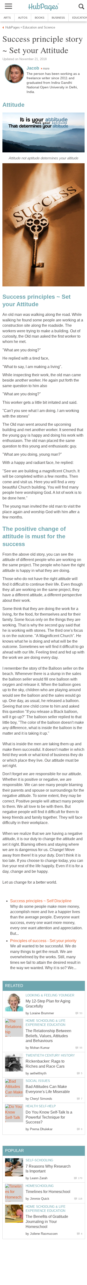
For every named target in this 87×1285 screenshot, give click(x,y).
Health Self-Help (41, 1106)
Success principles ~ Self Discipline (41, 901)
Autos (22, 17)
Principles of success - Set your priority (43, 941)
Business (58, 17)
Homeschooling (40, 1186)
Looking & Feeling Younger (50, 995)
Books (39, 17)
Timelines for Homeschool (48, 1192)
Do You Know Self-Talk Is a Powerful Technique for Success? (49, 1117)
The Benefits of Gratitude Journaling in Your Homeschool (47, 1221)
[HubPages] (43, 7)
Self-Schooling (39, 1160)
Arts (7, 17)
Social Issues (38, 1081)
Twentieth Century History (50, 1055)
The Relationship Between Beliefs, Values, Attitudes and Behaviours (48, 1036)
